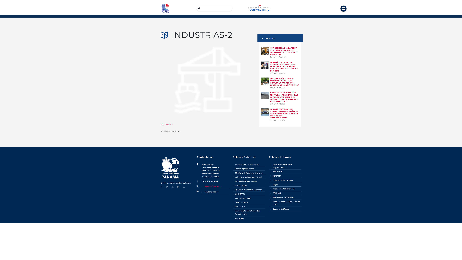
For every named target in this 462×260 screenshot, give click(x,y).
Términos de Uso (241, 202)
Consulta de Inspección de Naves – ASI (286, 203)
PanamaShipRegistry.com (244, 168)
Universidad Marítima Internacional (248, 177)
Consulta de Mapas (281, 209)
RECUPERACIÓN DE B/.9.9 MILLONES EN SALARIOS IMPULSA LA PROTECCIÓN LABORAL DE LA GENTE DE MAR (284, 82)
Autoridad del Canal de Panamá (247, 164)
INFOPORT (277, 176)
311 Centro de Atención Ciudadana (248, 189)
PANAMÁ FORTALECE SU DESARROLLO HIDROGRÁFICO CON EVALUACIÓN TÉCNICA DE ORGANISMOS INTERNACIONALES (284, 113)
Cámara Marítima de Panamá (246, 181)
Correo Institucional (242, 198)
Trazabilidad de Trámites (283, 197)
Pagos (275, 184)
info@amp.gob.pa (211, 192)
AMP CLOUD (278, 171)
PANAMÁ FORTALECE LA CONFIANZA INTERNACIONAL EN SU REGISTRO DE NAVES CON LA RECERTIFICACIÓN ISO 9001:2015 (284, 66)
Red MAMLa (240, 206)
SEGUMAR (277, 193)
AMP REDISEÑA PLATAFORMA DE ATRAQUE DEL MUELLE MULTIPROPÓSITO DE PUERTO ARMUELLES (284, 51)
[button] (343, 9)
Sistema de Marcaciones (283, 180)
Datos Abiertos (241, 185)
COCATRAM (240, 194)
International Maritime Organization (282, 166)
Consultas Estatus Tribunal (284, 189)
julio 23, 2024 (168, 124)
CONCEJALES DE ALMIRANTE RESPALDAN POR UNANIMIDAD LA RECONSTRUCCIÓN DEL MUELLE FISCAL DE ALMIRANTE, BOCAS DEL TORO (284, 97)
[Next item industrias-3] (230, 78)
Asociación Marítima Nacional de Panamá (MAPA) (247, 213)
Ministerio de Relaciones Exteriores (249, 173)
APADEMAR (239, 218)
